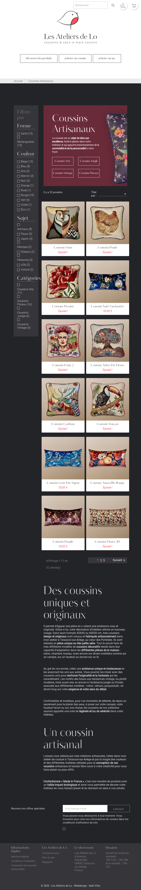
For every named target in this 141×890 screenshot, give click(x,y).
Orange (27, 185)
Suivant (119, 560)
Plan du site (48, 857)
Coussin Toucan (107, 424)
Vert (25, 200)
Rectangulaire (25, 143)
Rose (26, 190)
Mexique (24, 247)
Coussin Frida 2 (63, 365)
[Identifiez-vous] (123, 6)
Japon (26, 238)
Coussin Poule (107, 247)
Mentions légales (20, 856)
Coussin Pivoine (63, 306)
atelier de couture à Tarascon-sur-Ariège (67, 759)
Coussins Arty (25, 290)
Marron (27, 176)
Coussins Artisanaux (40, 81)
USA (25, 264)
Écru (25, 209)
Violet (26, 204)
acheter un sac (107, 58)
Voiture (27, 269)
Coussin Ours (63, 247)
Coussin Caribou (63, 424)
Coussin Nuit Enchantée (107, 306)
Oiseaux (28, 251)
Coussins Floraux (24, 302)
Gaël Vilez (94, 885)
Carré (27, 133)
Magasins (47, 862)
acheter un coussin (75, 58)
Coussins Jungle (23, 314)
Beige (27, 161)
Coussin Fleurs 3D (107, 541)
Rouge (27, 195)
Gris (25, 171)
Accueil (18, 81)
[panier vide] (134, 6)
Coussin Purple (63, 541)
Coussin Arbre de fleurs (107, 365)
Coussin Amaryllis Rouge (107, 483)
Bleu (25, 166)
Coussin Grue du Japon (63, 483)
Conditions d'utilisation (23, 861)
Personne (24, 260)
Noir (25, 180)
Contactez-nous (50, 853)
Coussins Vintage (23, 325)
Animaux (24, 229)
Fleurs (26, 233)
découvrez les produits (39, 58)
